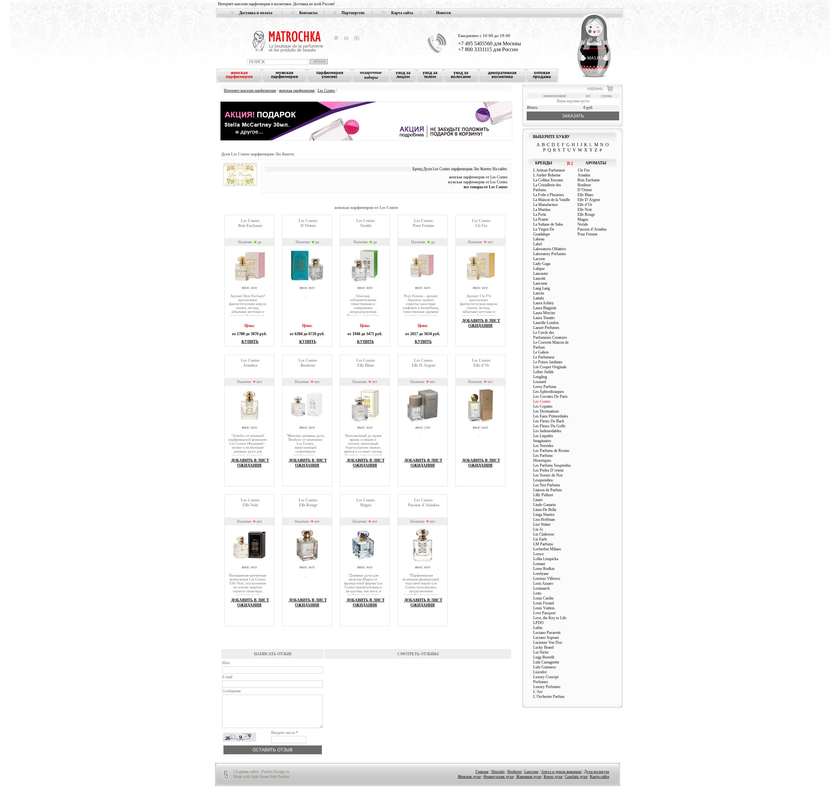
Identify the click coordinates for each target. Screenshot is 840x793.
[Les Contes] (240, 184)
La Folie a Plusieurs (548, 195)
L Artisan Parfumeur (549, 170)
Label (537, 244)
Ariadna (584, 175)
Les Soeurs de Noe (548, 475)
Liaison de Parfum (547, 490)
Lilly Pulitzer (543, 495)
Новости (443, 12)
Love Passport (544, 613)
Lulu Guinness (544, 667)
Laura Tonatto (544, 317)
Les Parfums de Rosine (551, 450)
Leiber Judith (543, 372)
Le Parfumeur (544, 357)
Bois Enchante (589, 180)
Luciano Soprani (546, 637)
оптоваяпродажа (542, 75)
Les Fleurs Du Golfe (549, 426)
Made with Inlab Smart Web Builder (261, 776)
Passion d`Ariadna (592, 229)
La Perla (539, 214)
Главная (482, 771)
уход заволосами (461, 75)
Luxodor (540, 672)
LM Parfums (543, 544)
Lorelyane (541, 573)
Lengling (540, 377)
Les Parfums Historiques (543, 458)
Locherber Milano (547, 549)
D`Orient (585, 190)
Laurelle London (546, 322)
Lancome (540, 283)
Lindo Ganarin (544, 504)
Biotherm (514, 771)
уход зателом (430, 75)
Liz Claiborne (543, 534)
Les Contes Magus (365, 502)
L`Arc (538, 691)
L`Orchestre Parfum (548, 696)
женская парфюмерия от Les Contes (478, 177)
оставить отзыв (273, 749)
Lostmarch (541, 588)
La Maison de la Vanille (551, 199)
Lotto (537, 593)
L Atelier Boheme (546, 175)
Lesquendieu (543, 480)
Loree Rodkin (544, 568)
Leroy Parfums (544, 386)
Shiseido (498, 771)
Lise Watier (542, 524)
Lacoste (539, 258)
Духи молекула (596, 771)
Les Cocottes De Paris (550, 396)
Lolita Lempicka (545, 559)
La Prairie (540, 219)
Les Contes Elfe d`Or (481, 363)
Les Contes (326, 90)
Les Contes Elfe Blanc (365, 363)
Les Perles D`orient (548, 470)
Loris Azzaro (543, 583)
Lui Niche (541, 652)
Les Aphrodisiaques (548, 391)
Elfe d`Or (585, 204)
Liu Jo (538, 529)
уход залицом (403, 75)
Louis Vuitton (544, 608)
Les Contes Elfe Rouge (308, 502)
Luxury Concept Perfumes (545, 679)
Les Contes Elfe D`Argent (423, 363)
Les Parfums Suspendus (552, 465)
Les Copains (543, 406)
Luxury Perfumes (546, 686)
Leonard (539, 381)
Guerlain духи (576, 776)
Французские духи (498, 776)
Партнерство (353, 12)
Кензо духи (553, 776)
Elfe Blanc (586, 195)
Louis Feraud (543, 603)
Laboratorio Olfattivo (549, 249)
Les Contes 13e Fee (481, 223)
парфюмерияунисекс (329, 75)
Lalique (539, 268)
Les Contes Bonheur (308, 363)
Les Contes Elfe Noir (250, 502)
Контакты (308, 12)
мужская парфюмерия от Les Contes (478, 182)
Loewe (538, 554)
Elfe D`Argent (589, 199)
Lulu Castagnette (546, 662)
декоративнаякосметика (502, 75)
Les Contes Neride (365, 223)
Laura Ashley (543, 303)
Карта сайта (402, 12)
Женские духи (469, 776)
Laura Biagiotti (544, 308)
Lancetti (539, 278)
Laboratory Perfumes (549, 254)
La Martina (541, 209)
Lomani (539, 563)
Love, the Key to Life (549, 618)
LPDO (538, 622)
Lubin (537, 627)
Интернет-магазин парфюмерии (250, 90)
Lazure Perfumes (546, 327)
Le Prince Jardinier (547, 362)
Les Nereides (543, 445)
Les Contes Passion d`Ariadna (423, 502)
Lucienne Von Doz (547, 642)
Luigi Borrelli (543, 657)
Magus (583, 219)
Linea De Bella (544, 509)
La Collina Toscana (548, 180)
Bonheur (584, 185)
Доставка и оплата (255, 12)
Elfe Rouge (586, 214)
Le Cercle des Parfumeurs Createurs (550, 335)
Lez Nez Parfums (546, 485)
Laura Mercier (544, 313)
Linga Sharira (543, 514)
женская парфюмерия (297, 90)
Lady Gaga (541, 263)
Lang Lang (541, 288)
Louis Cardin (543, 598)
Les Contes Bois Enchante (250, 223)
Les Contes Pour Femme (423, 223)
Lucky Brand (543, 647)
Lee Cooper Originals (550, 367)
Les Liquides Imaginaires (543, 438)
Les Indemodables (547, 431)
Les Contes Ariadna (250, 363)
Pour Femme (588, 234)
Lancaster (540, 273)
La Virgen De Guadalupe (543, 231)
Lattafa (538, 298)
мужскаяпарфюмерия (284, 75)
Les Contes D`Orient (308, 223)
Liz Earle (540, 539)
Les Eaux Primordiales (550, 416)
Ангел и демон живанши (561, 771)
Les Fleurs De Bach (548, 421)
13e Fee (584, 170)
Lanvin (538, 293)
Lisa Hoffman (544, 519)
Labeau (538, 239)
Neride (583, 224)
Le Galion (541, 352)
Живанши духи (528, 776)
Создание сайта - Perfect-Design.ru (261, 771)
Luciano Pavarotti (546, 632)
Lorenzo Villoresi (546, 578)
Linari (537, 500)
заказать (573, 115)
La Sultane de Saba (548, 224)
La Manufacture (545, 204)
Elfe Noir (585, 209)
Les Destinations (546, 411)
